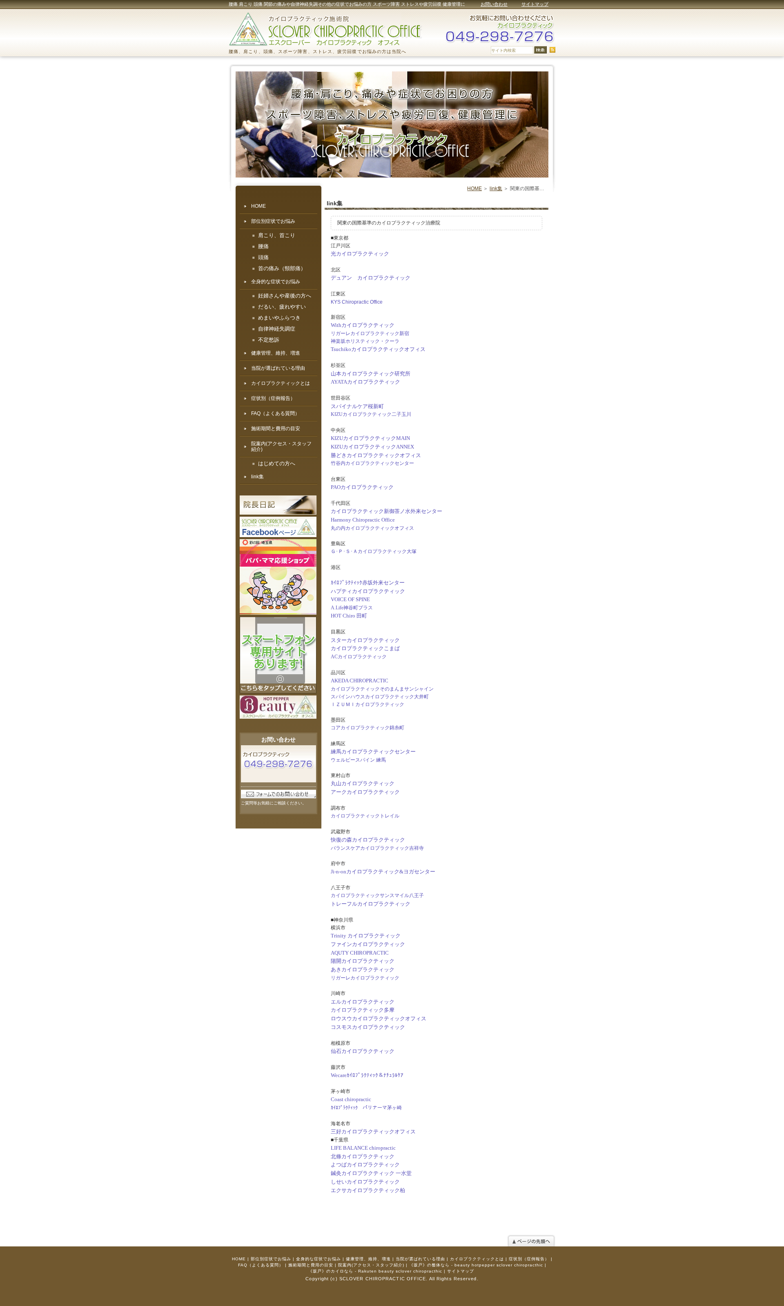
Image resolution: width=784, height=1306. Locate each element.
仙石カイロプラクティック (362, 1051)
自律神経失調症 (276, 329)
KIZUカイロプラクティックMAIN (370, 438)
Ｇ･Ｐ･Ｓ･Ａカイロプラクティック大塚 (373, 551)
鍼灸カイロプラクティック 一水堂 (371, 1173)
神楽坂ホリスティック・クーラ (365, 341)
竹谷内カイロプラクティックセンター (372, 463)
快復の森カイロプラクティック (368, 840)
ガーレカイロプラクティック (367, 978)
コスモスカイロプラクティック (368, 1027)
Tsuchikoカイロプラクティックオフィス (378, 349)
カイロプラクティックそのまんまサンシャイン (382, 689)
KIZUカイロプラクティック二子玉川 (371, 414)
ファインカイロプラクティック (368, 944)
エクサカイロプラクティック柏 (368, 1190)
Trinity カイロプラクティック (366, 936)
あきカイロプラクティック (362, 969)
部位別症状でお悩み (273, 221)
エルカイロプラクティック (362, 1002)
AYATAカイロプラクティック (365, 382)
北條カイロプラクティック (362, 1156)
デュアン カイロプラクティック (370, 278)
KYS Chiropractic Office (357, 302)
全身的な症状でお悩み (275, 281)
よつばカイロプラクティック (365, 1165)
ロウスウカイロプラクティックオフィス (378, 1018)
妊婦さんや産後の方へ (284, 296)
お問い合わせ (494, 4)
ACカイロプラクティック (359, 657)
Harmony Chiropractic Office (363, 520)
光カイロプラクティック (360, 254)
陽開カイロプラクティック (362, 961)
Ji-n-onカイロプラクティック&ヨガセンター (383, 871)
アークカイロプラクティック (365, 792)
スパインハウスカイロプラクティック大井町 (380, 697)
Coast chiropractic (351, 1099)
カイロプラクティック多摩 (362, 1010)
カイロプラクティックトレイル (365, 816)
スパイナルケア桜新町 (357, 406)
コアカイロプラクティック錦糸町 (367, 728)
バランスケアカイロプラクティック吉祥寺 (377, 848)
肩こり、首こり (276, 235)
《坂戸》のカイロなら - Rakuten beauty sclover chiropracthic (375, 1271)
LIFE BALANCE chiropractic (363, 1148)
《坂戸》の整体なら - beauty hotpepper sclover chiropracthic (476, 1265)
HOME (474, 188)
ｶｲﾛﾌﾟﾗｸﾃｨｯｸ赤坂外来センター (368, 583)
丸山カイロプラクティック (362, 783)
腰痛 (263, 246)
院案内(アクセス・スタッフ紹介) (281, 446)
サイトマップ (534, 4)
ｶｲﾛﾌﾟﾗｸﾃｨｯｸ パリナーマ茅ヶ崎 (366, 1108)
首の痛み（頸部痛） (282, 268)
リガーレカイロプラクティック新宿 (370, 333)
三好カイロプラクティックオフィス (373, 1131)
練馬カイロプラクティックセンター (373, 752)
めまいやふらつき (279, 318)
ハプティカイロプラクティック (368, 591)
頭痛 (263, 257)
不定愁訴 (268, 340)
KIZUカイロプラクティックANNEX (372, 447)
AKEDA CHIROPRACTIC (359, 680)
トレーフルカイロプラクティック (370, 904)
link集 (496, 188)
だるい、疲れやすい (282, 307)
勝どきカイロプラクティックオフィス (376, 455)
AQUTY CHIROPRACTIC (360, 953)
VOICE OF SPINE (350, 599)
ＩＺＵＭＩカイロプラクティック (367, 704)
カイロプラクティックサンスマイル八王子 (377, 895)
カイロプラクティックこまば (365, 648)
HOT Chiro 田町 (349, 616)
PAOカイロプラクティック (362, 487)
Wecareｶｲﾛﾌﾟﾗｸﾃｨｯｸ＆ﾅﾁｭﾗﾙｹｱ (367, 1075)
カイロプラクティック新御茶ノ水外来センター (386, 511)
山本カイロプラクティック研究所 (370, 374)
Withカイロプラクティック (362, 325)
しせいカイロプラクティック (365, 1182)
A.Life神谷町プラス (352, 608)
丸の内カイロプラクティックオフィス (372, 528)
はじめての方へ (276, 463)
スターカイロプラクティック (365, 640)
